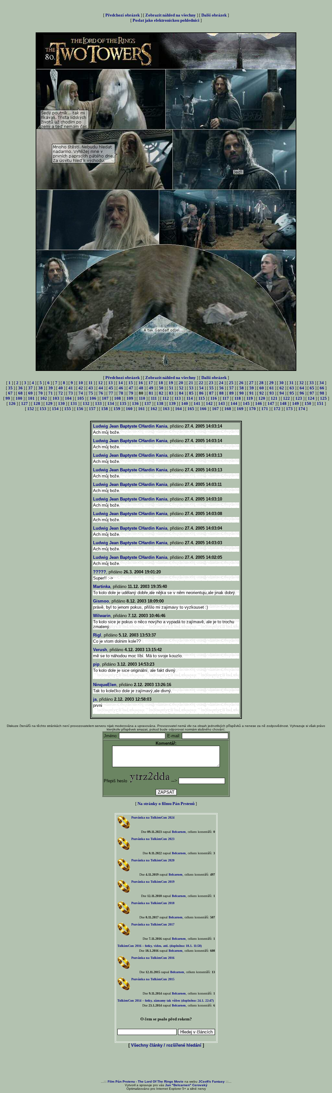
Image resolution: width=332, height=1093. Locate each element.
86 (201, 393)
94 (281, 393)
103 (56, 398)
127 (24, 403)
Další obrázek (214, 15)
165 (190, 408)
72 (60, 393)
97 (312, 393)
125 (323, 398)
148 (283, 403)
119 (249, 398)
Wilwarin (102, 615)
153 (43, 408)
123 (298, 398)
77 (111, 393)
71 (50, 393)
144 (234, 403)
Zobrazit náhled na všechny (170, 15)
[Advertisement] (166, 1064)
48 (141, 387)
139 (172, 403)
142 (209, 403)
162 (153, 408)
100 (19, 398)
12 (100, 382)
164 (178, 408)
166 (203, 408)
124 (311, 398)
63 (292, 387)
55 (211, 387)
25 (231, 382)
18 (161, 382)
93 (271, 393)
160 (129, 408)
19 (171, 382)
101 (31, 398)
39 (50, 387)
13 (110, 382)
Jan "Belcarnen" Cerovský (186, 1085)
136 (135, 403)
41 (70, 387)
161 (141, 408)
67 (10, 393)
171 (264, 408)
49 (151, 387)
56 (221, 387)
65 (312, 387)
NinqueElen (104, 684)
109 (129, 398)
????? (99, 572)
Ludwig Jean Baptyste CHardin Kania (130, 426)
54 (201, 387)
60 (261, 387)
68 (20, 393)
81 (151, 393)
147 (270, 403)
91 (251, 393)
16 (140, 382)
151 (320, 403)
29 (271, 382)
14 (120, 382)
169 (240, 408)
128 (36, 403)
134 (110, 403)
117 (225, 398)
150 (307, 403)
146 (258, 403)
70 (40, 393)
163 (166, 408)
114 (189, 398)
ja (95, 699)
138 (160, 403)
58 (241, 387)
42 (80, 387)
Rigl (97, 635)
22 (201, 382)
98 (322, 393)
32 (301, 382)
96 (302, 393)
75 (91, 393)
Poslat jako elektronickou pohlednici (166, 20)
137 (147, 403)
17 (150, 382)
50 (161, 387)
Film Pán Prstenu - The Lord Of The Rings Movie (146, 1081)
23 (211, 382)
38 (40, 387)
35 (10, 387)
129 (49, 403)
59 (251, 387)
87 (211, 393)
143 (221, 403)
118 (237, 398)
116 (213, 398)
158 (104, 408)
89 (231, 393)
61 (271, 387)
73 (70, 393)
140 (184, 403)
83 (171, 393)
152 (30, 408)
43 (91, 387)
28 (261, 382)
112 (165, 398)
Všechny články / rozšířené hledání (166, 1045)
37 (30, 387)
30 (281, 382)
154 (55, 408)
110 (142, 398)
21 (191, 382)
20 (181, 382)
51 (171, 387)
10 (80, 382)
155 (67, 408)
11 (91, 382)
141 (197, 403)
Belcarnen (179, 832)
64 (302, 387)
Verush (100, 649)
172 (277, 408)
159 (116, 408)
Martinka (101, 586)
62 (281, 387)
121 (274, 398)
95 (292, 393)
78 (121, 393)
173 (289, 408)
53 (191, 387)
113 (177, 398)
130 (61, 403)
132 (86, 403)
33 (311, 382)
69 (30, 393)
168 (227, 408)
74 (80, 393)
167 (215, 408)
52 (181, 387)
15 (130, 382)
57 (231, 387)
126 (12, 403)
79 (131, 393)
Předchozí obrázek (122, 15)
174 (301, 408)
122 (286, 398)
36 (20, 387)
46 (121, 387)
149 (295, 403)
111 (154, 398)
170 (252, 408)
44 (101, 387)
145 (246, 403)
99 (8, 398)
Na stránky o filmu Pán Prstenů (166, 803)
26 (241, 382)
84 (181, 393)
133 (98, 403)
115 (201, 398)
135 (123, 403)
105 (80, 398)
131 (73, 403)
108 (117, 398)
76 (101, 393)
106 (92, 398)
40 (60, 387)
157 (92, 408)
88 (221, 393)
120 (261, 398)
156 (80, 408)
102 (43, 398)
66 (322, 387)
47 (131, 387)
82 (161, 393)
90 (241, 393)
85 (191, 393)
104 (68, 398)
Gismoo (101, 601)
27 (251, 382)
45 (111, 387)
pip (96, 664)
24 (221, 382)
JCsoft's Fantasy (211, 1081)
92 (261, 393)
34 (321, 382)
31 (291, 382)
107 (105, 398)
